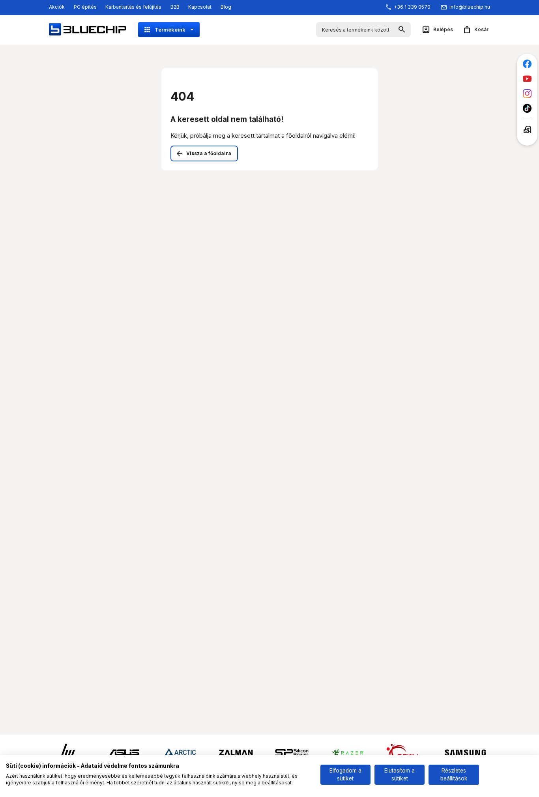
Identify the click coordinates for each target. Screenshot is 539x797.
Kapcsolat (199, 7)
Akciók (57, 7)
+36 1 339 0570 (412, 7)
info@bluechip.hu (469, 7)
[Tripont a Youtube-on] (527, 78)
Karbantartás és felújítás (133, 7)
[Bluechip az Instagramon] (527, 93)
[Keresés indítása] (401, 29)
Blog (226, 7)
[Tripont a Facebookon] (527, 64)
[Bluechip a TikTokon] (527, 108)
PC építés (85, 7)
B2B (175, 7)
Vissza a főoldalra (208, 153)
